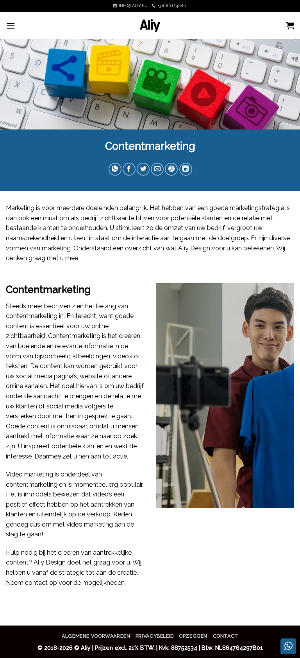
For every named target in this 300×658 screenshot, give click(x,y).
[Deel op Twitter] (143, 169)
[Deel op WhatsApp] (115, 169)
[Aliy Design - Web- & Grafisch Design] (150, 25)
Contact (225, 636)
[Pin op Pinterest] (171, 169)
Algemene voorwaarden (96, 636)
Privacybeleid (155, 636)
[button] (10, 25)
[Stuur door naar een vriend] (157, 169)
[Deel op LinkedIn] (185, 169)
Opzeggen (193, 636)
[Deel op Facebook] (129, 169)
